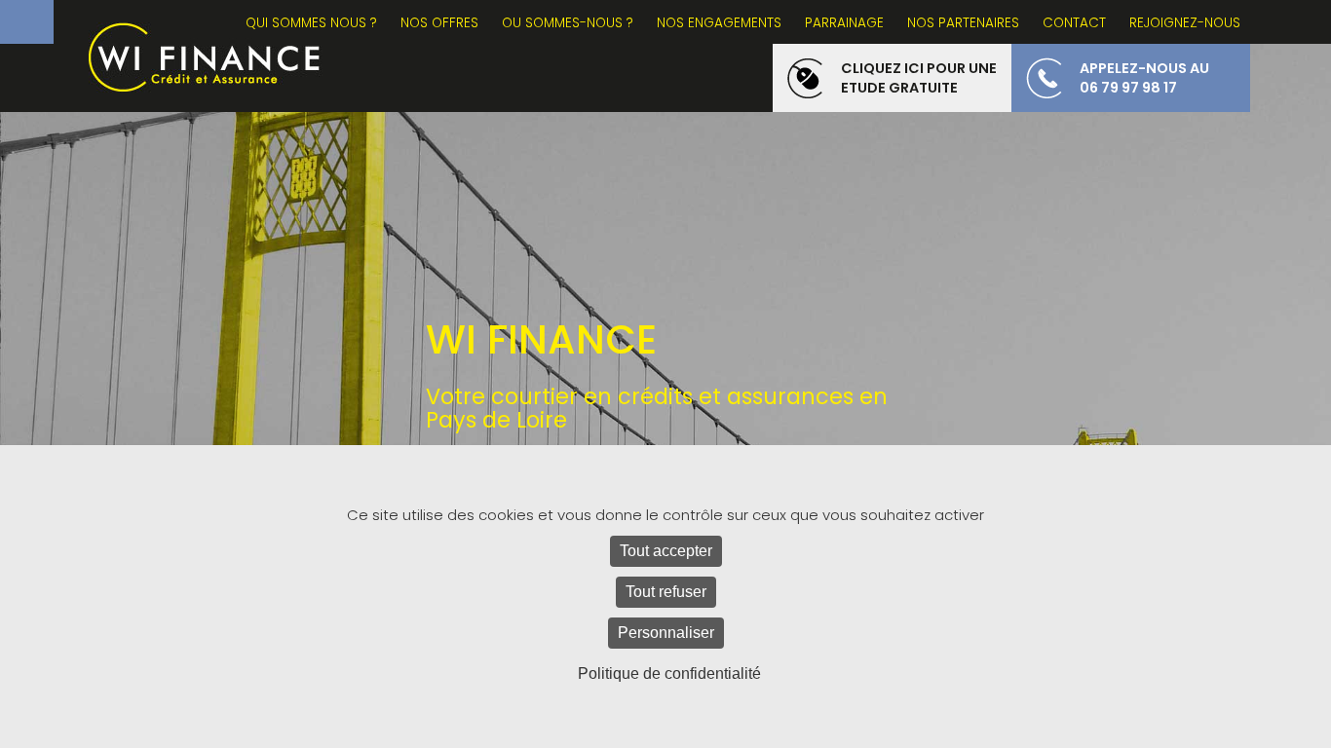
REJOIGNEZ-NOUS (1184, 23)
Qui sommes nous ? (311, 23)
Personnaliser (666, 632)
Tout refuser (666, 591)
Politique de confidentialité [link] (669, 673)
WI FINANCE (541, 340)
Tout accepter (666, 550)
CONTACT (1074, 23)
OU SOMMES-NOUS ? (567, 23)
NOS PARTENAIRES (963, 23)
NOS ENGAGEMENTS (719, 23)
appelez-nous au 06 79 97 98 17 (1144, 77)
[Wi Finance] (203, 56)
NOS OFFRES (439, 23)
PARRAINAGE (844, 23)
